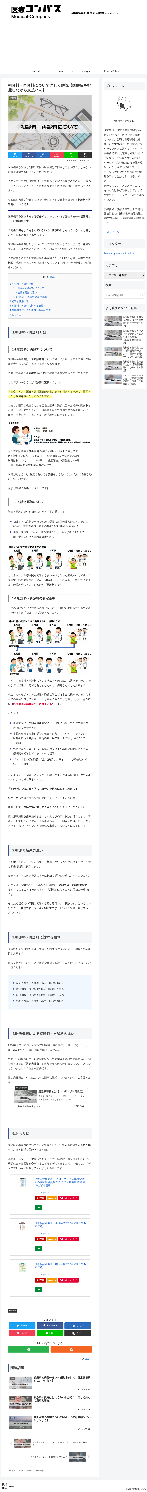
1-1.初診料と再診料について (28, 288)
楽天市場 (40, 1198)
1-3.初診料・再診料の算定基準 (30, 297)
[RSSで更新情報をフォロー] (71, 1349)
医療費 (13, 1311)
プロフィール (111, 231)
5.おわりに (15, 314)
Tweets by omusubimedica (119, 253)
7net (38, 1208)
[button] (141, 295)
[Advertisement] (73, 47)
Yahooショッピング (68, 1198)
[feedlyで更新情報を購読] (28, 1349)
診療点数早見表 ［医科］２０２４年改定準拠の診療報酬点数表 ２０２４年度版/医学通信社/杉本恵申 (60, 1182)
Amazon (52, 1198)
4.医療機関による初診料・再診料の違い (31, 310)
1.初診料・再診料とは (22, 283)
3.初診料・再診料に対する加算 (26, 305)
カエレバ (46, 1193)
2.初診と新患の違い (20, 301)
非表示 (53, 277)
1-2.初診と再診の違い (25, 292)
